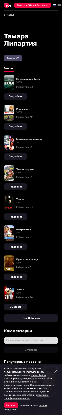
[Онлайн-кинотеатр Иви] (8, 5)
